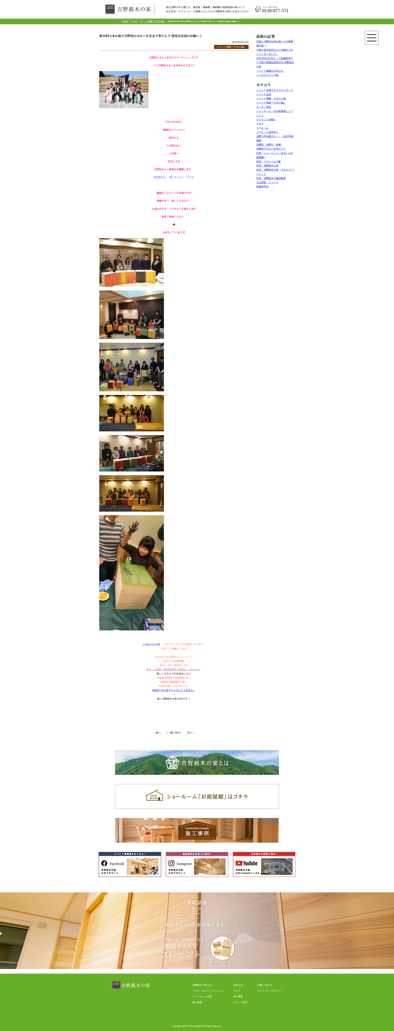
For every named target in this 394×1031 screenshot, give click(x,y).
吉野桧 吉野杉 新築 (268, 144)
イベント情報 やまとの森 (271, 98)
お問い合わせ (264, 985)
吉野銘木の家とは (202, 985)
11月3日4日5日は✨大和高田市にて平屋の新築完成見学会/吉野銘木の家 (275, 62)
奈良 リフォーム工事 (268, 161)
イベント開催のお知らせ (269, 71)
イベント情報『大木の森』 (231, 47)
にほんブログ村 (151, 644)
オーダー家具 (263, 107)
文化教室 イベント (267, 182)
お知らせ (238, 985)
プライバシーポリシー (269, 990)
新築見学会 (262, 186)
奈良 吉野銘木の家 (267, 165)
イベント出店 (263, 94)
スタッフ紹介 (240, 1002)
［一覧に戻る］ (174, 732)
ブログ (260, 123)
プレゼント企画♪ (266, 119)
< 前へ (157, 732)
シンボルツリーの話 (267, 75)
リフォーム (262, 128)
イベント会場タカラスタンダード (274, 90)
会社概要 (238, 996)
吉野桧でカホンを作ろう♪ (271, 149)
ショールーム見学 (202, 996)
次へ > (190, 732)
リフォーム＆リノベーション (208, 990)
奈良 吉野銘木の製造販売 (271, 178)
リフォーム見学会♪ (267, 132)
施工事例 (197, 1002)
